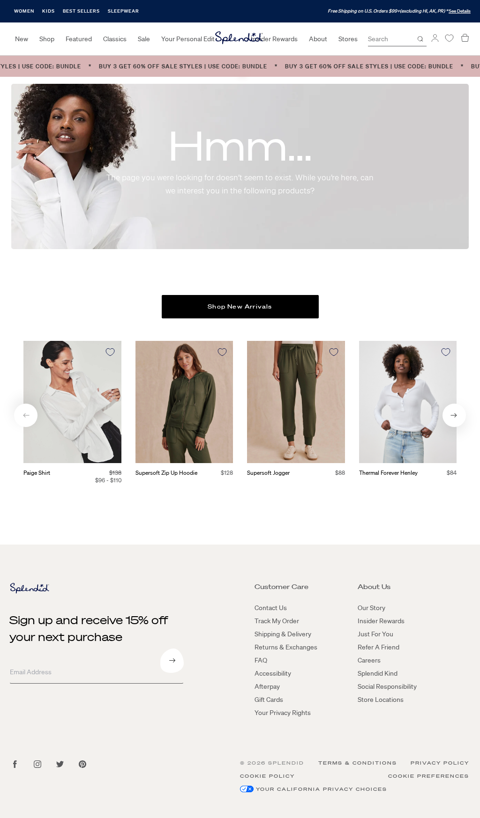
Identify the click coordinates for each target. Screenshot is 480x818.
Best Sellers (81, 11)
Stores (348, 39)
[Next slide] (454, 415)
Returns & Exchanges (286, 647)
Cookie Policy (267, 776)
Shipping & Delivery (283, 634)
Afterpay (267, 686)
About (318, 39)
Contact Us (271, 608)
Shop (46, 39)
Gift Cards (269, 699)
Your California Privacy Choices (321, 789)
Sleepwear (123, 11)
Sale (144, 39)
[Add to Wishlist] (110, 352)
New (21, 39)
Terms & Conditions (357, 762)
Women (24, 11)
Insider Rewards (274, 39)
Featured (79, 39)
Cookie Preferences (428, 776)
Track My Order (277, 621)
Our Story (371, 608)
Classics (115, 39)
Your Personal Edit (188, 39)
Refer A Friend (378, 647)
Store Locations (381, 699)
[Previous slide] (26, 415)
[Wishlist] (449, 38)
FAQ (261, 660)
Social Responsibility (387, 686)
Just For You (375, 634)
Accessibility (273, 673)
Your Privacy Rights (283, 712)
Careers (369, 660)
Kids (48, 11)
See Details (460, 11)
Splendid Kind (378, 673)
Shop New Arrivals (240, 306)
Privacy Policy (440, 762)
